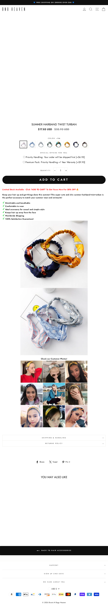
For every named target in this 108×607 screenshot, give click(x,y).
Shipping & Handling (54, 438)
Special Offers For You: (54, 153)
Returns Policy (54, 443)
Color (54, 138)
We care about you (54, 582)
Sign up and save (54, 574)
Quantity (45, 170)
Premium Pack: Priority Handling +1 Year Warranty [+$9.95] (55, 162)
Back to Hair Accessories (56, 550)
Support (54, 565)
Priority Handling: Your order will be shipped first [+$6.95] (55, 157)
